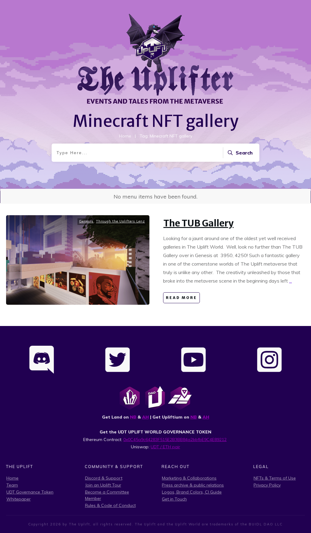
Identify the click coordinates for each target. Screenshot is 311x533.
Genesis (86, 221)
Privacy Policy (267, 485)
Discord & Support (103, 478)
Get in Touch (174, 499)
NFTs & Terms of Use (275, 478)
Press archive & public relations (193, 485)
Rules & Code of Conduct (110, 505)
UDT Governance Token (29, 492)
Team (12, 485)
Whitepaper (18, 499)
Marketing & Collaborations (189, 478)
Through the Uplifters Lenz (120, 221)
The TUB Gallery (198, 223)
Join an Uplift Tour (103, 485)
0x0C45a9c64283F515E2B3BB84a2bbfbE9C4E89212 (175, 439)
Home (12, 478)
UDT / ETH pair (165, 447)
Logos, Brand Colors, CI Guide (192, 492)
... (290, 281)
